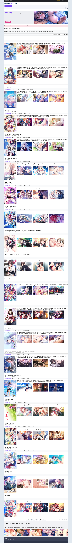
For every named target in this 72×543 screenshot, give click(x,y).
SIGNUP (58, 0)
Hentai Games (8, 6)
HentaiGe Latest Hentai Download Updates (10, 3)
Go (66, 519)
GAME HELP (7, 0)
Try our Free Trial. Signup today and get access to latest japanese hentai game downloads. (19, 25)
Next (43, 519)
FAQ (11, 0)
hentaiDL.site (10, 539)
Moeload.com (15, 539)
